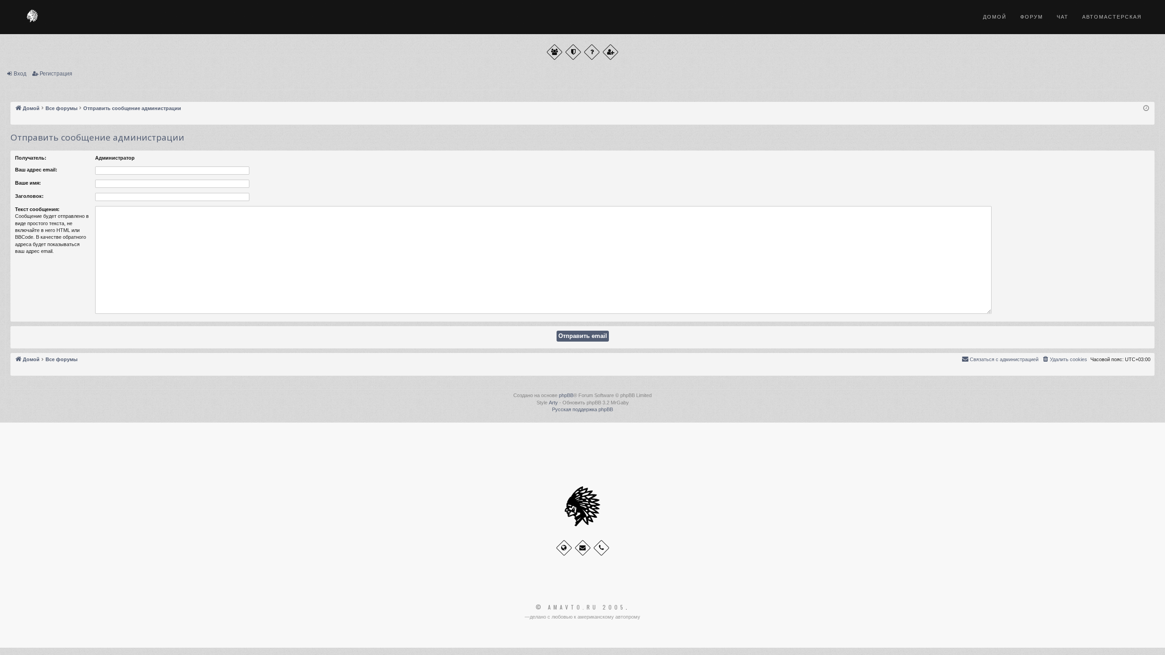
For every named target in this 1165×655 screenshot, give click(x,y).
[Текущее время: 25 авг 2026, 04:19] (1146, 108)
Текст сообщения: (37, 209)
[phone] (601, 548)
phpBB (566, 395)
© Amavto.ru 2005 (581, 607)
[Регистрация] (610, 52)
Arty (553, 402)
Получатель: (30, 158)
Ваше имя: (28, 183)
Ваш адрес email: (36, 169)
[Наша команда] (573, 52)
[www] (564, 548)
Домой (995, 17)
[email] (582, 548)
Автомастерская (1112, 17)
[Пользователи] (554, 52)
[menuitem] (1064, 359)
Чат (1063, 17)
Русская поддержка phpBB (582, 409)
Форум (1031, 17)
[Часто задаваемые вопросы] (592, 52)
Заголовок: (29, 196)
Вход (20, 74)
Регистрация (56, 74)
